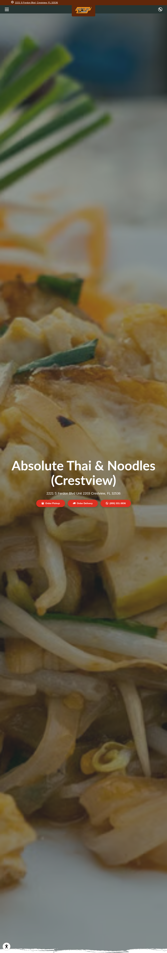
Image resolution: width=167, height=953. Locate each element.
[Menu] (7, 9)
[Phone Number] (160, 9)
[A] (6, 946)
